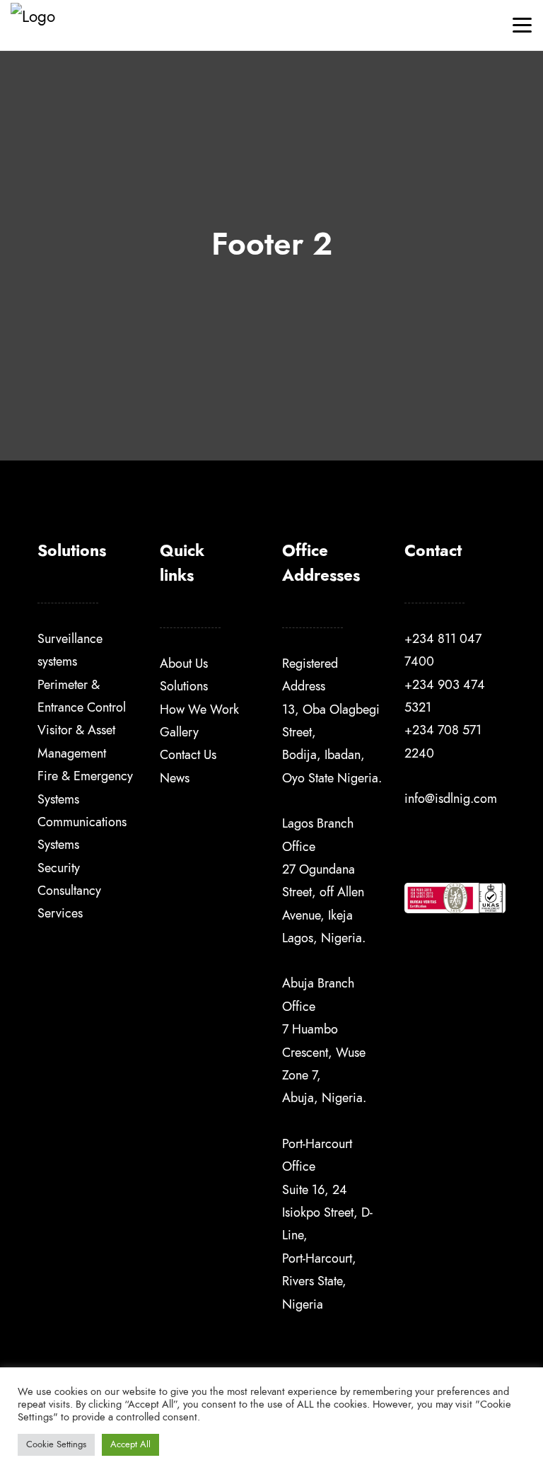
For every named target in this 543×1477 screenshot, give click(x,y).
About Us (184, 663)
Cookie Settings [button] (56, 1444)
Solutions (184, 686)
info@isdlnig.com (450, 798)
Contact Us (188, 754)
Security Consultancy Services (69, 890)
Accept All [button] (130, 1444)
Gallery (179, 732)
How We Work (199, 709)
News (174, 778)
